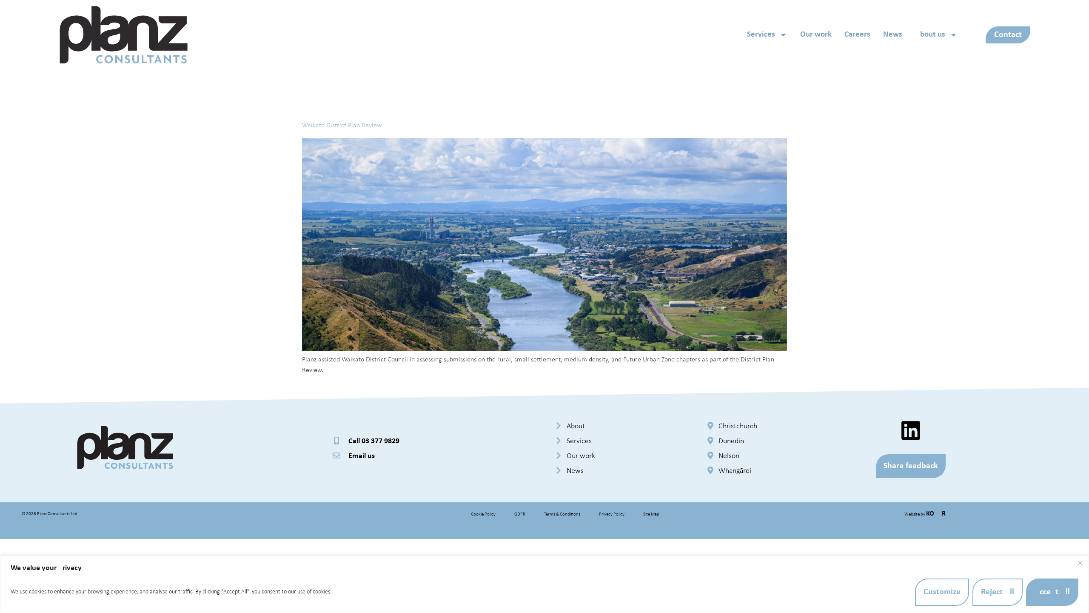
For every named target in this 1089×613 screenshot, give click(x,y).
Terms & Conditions (562, 514)
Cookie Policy (483, 514)
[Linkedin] (911, 430)
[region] (544, 584)
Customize (942, 592)
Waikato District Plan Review (342, 125)
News (892, 35)
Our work (816, 35)
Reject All (997, 592)
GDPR (519, 514)
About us (930, 35)
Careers (857, 35)
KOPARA (938, 513)
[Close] (1080, 563)
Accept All (1052, 592)
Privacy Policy (611, 514)
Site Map (651, 514)
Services (761, 35)
